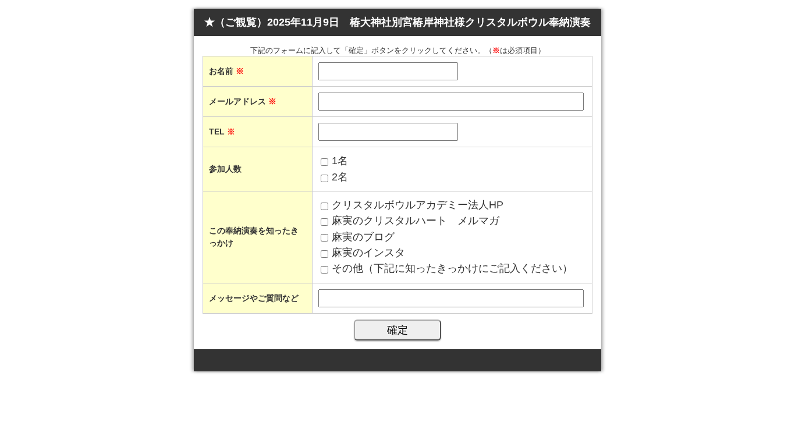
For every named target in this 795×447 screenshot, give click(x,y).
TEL (222, 131)
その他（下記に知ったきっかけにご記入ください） (452, 268)
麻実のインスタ (368, 252)
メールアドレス (242, 101)
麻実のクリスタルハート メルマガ (415, 220)
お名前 (226, 71)
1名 (340, 160)
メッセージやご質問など (254, 298)
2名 (340, 177)
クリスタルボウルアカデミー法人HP (417, 205)
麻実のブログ (363, 237)
